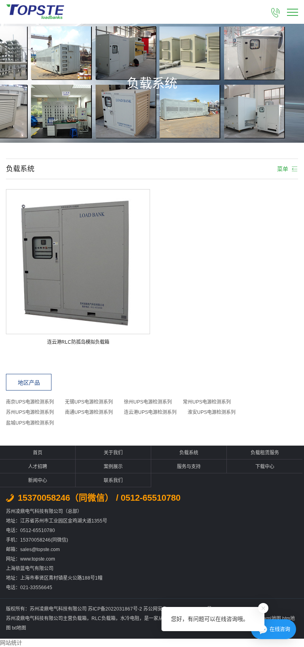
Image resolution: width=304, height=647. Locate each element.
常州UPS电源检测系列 (207, 402)
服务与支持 (189, 466)
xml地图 (272, 618)
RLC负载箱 (103, 618)
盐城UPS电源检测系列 (30, 423)
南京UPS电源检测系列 (30, 402)
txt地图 (19, 628)
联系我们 (113, 480)
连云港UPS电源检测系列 (150, 412)
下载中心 (264, 466)
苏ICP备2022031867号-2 (115, 609)
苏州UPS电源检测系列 (30, 412)
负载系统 (188, 453)
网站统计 (11, 642)
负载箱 (79, 618)
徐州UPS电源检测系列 (148, 402)
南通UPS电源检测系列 (89, 412)
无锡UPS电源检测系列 (89, 402)
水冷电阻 (129, 618)
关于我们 (113, 453)
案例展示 (113, 466)
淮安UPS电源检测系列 (212, 412)
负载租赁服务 (265, 453)
